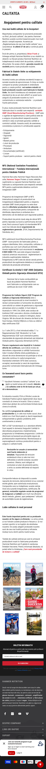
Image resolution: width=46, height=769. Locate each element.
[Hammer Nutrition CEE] (11, 574)
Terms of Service (22, 670)
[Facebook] (5, 713)
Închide (44, 2)
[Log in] (35, 7)
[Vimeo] (27, 713)
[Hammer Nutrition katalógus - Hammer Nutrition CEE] (11, 599)
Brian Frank (32, 54)
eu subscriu (23, 663)
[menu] (3, 7)
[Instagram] (12, 713)
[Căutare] (10, 7)
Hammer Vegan (13, 179)
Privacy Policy (38, 668)
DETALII (32, 2)
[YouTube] (20, 713)
